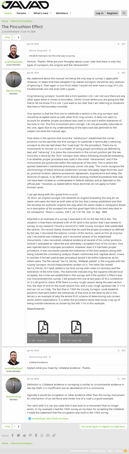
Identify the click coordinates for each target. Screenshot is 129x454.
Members (62, 13)
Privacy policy (98, 450)
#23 (123, 350)
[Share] (118, 44)
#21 (123, 44)
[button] (28, 13)
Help (110, 450)
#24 (123, 378)
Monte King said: (38, 50)
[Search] (124, 13)
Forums (21, 13)
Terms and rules (79, 450)
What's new (41, 13)
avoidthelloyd (11, 31)
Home (8, 13)
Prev (7, 37)
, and (50, 418)
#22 (123, 72)
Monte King (13, 90)
